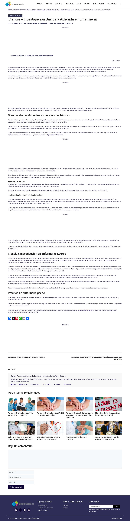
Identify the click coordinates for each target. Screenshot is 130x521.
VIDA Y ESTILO (112, 4)
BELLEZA (87, 4)
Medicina (16, 10)
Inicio (10, 10)
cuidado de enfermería (85, 310)
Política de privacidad (116, 518)
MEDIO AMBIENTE (98, 4)
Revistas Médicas (25, 10)
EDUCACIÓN (69, 4)
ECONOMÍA (59, 4)
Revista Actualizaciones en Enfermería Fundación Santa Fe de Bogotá (43, 23)
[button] (120, 4)
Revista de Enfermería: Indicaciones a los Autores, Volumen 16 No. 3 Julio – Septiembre (79, 415)
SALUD (79, 4)
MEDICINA (40, 4)
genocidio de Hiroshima (55, 135)
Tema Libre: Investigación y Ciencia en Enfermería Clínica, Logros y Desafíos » (96, 358)
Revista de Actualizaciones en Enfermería (46, 10)
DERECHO (49, 4)
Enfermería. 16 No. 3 (67, 10)
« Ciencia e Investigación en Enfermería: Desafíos (26, 357)
